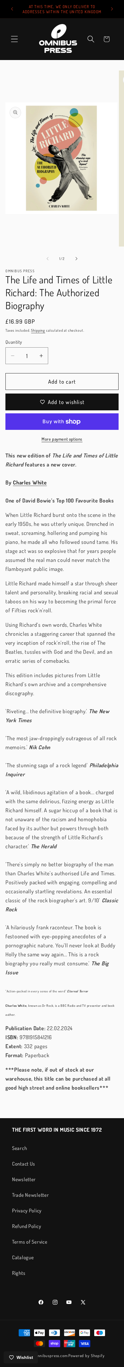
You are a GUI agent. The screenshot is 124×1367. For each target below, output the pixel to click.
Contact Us (23, 1163)
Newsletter (24, 1179)
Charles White (30, 482)
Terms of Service (30, 1242)
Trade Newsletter (30, 1195)
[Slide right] (76, 258)
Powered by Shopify (86, 1355)
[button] (15, 39)
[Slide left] (47, 258)
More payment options (62, 439)
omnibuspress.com (50, 1355)
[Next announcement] (112, 9)
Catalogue (23, 1257)
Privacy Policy (27, 1210)
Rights (18, 1273)
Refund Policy (26, 1226)
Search (19, 1148)
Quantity (13, 342)
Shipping (38, 330)
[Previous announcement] (12, 9)
